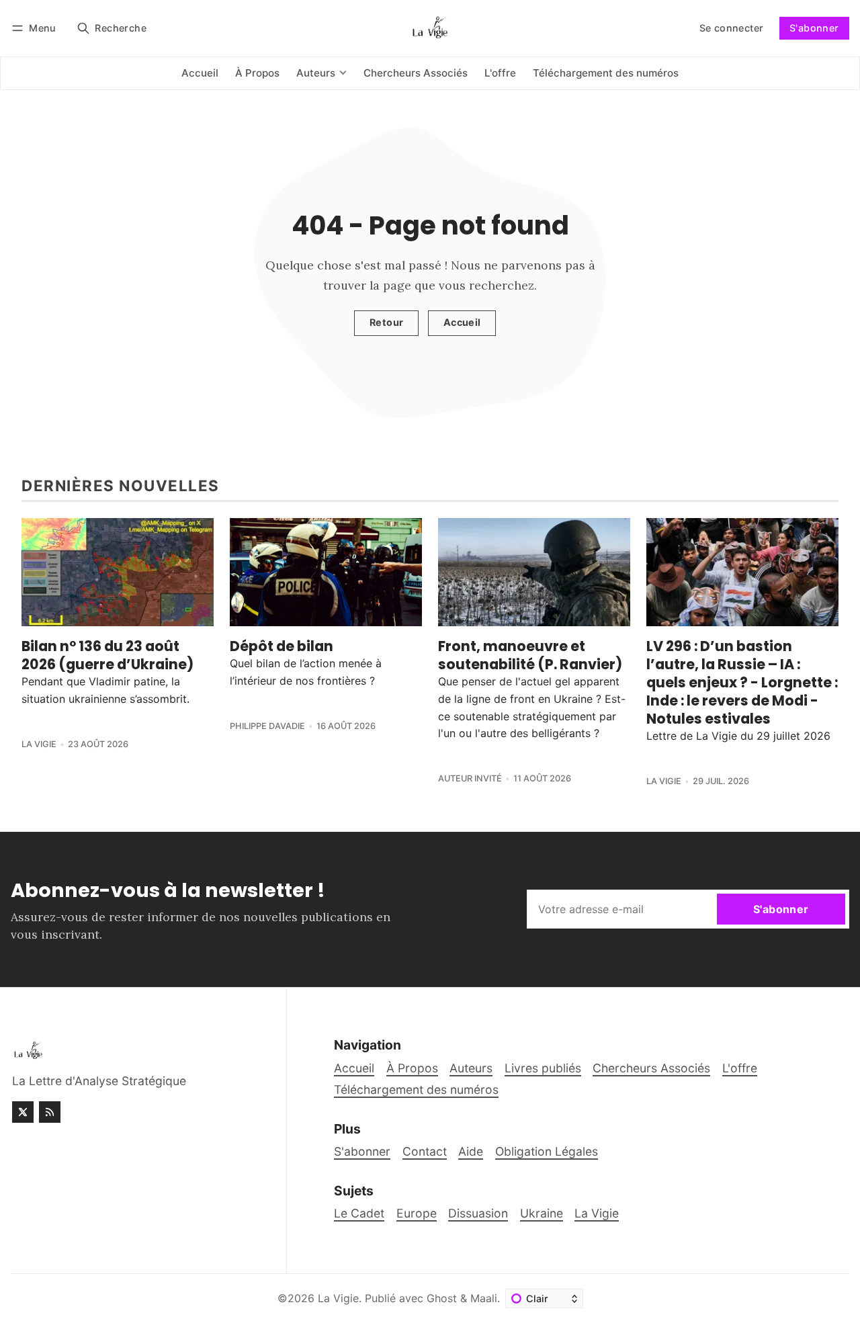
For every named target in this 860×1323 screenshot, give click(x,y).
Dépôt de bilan (281, 646)
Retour (386, 322)
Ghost (442, 1298)
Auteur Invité (470, 778)
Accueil (462, 322)
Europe (416, 1213)
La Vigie (39, 744)
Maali (483, 1298)
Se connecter (731, 28)
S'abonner (814, 28)
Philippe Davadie (267, 726)
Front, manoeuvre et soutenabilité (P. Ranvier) (530, 655)
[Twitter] (23, 1112)
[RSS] (49, 1112)
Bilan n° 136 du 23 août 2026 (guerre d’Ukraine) (108, 655)
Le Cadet (359, 1213)
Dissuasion (478, 1213)
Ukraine (541, 1213)
